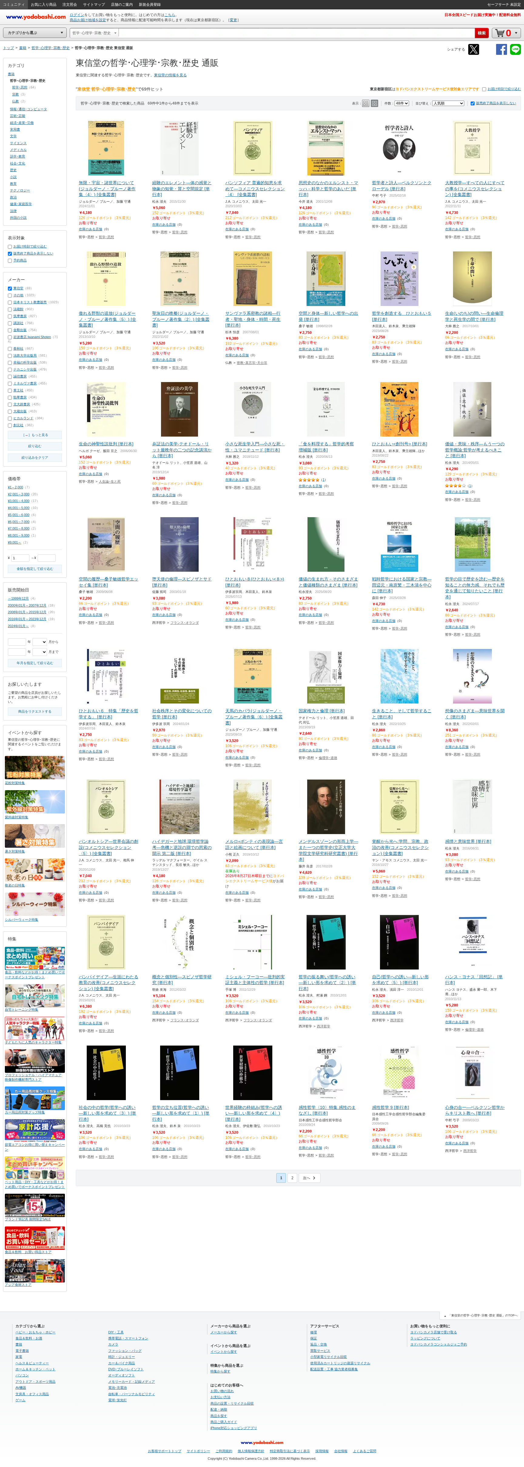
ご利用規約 (224, 1451)
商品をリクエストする (35, 711)
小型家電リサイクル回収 (328, 1357)
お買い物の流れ (222, 1391)
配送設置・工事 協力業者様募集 (334, 1369)
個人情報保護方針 (251, 1451)
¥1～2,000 (15, 487)
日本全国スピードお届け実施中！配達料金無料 (483, 15)
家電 (18, 1357)
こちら (169, 15)
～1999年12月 (18, 598)
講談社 (18, 323)
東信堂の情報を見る (170, 75)
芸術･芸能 (17, 116)
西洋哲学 (323, 1026)
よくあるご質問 (364, 1451)
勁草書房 (20, 397)
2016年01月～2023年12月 (27, 619)
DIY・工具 (116, 1332)
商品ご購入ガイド (223, 1422)
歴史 (13, 170)
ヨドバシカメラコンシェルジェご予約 (438, 1344)
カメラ (113, 1344)
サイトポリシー (198, 1451)
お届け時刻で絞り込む (504, 89)
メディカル (18, 149)
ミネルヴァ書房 (25, 383)
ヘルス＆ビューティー (32, 1363)
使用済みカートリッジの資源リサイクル (340, 1363)
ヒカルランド (23, 418)
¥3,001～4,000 (18, 501)
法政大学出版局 (25, 355)
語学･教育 (17, 156)
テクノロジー (20, 190)
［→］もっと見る (35, 435)
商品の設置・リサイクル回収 (232, 1403)
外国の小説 (18, 217)
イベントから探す (223, 1351)
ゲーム (20, 1400)
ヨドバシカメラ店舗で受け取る (433, 1332)
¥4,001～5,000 (18, 508)
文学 (13, 136)
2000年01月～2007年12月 (27, 605)
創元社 (18, 425)
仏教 (15, 101)
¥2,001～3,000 (18, 494)
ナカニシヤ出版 (25, 369)
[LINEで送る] (515, 53)
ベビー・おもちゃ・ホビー (35, 1332)
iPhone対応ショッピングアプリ (233, 1428)
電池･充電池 (117, 1387)
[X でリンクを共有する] (473, 53)
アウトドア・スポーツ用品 (35, 1381)
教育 (13, 183)
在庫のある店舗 (90, 229)
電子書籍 (22, 1350)
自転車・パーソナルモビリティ (131, 1394)
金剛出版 (20, 330)
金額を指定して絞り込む (35, 568)
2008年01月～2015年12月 (27, 612)
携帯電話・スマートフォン (128, 1338)
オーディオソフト (121, 1375)
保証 (313, 1338)
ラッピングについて (425, 1338)
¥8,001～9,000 (18, 535)
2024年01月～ (18, 626)
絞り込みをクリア (35, 457)
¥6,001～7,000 (18, 522)
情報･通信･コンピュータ (28, 109)
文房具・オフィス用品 (32, 1394)
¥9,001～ (14, 542)
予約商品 (20, 260)
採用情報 (322, 1451)
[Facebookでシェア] (501, 53)
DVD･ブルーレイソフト (126, 1369)
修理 (313, 1332)
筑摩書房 (20, 316)
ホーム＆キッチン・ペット (35, 1369)
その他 (18, 295)
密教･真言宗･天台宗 (252, 362)
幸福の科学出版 (25, 362)
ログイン (77, 15)
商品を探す (218, 1416)
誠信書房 (20, 376)
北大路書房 (21, 404)
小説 (13, 177)
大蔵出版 (20, 411)
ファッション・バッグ (125, 1350)
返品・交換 (318, 1344)
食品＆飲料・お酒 (28, 1338)
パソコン (22, 1375)
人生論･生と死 (110, 481)
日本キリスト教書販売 (30, 302)
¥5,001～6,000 (18, 515)
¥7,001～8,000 (18, 528)
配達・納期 (218, 1409)
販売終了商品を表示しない (496, 103)
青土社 (18, 390)
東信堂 (18, 288)
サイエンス (18, 143)
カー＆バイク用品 (121, 1363)
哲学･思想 (106, 237)
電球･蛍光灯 (117, 1400)
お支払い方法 (220, 1397)
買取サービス (320, 1350)
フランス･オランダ (184, 622)
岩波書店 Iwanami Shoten (32, 337)
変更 (233, 20)
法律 (13, 211)
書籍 (11, 74)
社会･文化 (17, 163)
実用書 (15, 129)
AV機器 (20, 1387)
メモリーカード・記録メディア (131, 1381)
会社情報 (341, 1451)
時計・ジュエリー (121, 1357)
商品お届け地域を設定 (88, 20)
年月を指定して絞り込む (35, 663)
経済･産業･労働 (22, 123)
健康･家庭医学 (21, 204)
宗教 (15, 94)
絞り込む (35, 446)
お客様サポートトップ (164, 1451)
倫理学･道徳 (328, 758)
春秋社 (18, 348)
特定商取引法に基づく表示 (290, 1451)
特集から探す (220, 1371)
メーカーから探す (223, 1332)
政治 (13, 197)
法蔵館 (18, 309)
